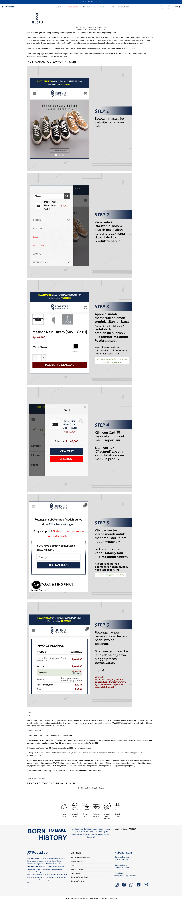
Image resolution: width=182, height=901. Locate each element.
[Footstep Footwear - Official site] (12, 7)
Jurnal (112, 7)
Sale (94, 7)
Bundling (103, 7)
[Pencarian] (162, 7)
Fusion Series (72, 7)
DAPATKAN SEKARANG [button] (36, 778)
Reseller (86, 7)
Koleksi (58, 7)
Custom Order (123, 7)
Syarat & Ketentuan (34, 731)
